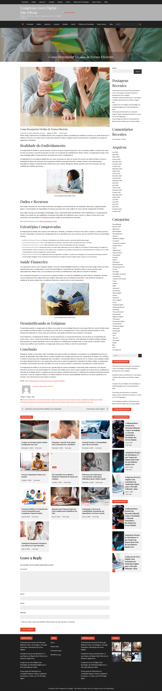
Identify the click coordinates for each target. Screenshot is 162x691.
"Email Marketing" (117, 264)
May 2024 (115, 183)
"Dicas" (114, 248)
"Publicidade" (116, 331)
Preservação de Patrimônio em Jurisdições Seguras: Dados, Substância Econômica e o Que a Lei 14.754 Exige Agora (126, 114)
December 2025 (117, 161)
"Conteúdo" (115, 241)
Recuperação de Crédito (43, 402)
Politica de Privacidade (81, 2)
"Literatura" (115, 297)
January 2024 (116, 187)
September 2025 (117, 168)
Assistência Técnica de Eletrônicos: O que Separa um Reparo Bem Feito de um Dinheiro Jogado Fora (126, 100)
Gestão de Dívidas (75, 399)
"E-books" (115, 257)
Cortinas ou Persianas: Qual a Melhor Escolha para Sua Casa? (34, 443)
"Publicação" (116, 328)
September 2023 (117, 195)
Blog (106, 2)
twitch (68, 2)
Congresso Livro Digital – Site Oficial (70, 688)
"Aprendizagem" (117, 231)
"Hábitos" (115, 283)
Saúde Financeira (71, 402)
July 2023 (115, 199)
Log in (53, 642)
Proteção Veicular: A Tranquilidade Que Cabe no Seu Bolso (94, 443)
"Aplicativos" (116, 229)
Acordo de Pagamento (29, 399)
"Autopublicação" (117, 234)
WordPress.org (56, 655)
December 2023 (117, 190)
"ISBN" (114, 286)
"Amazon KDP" (116, 226)
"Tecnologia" (116, 340)
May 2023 (115, 204)
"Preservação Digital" (118, 321)
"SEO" (114, 335)
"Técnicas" (115, 338)
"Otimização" (116, 319)
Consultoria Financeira (43, 399)
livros (114, 347)
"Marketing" (115, 309)
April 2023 (115, 206)
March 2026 (116, 157)
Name (22, 594)
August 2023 (116, 197)
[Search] (140, 24)
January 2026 (116, 159)
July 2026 (115, 152)
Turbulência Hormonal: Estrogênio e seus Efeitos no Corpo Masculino (34, 544)
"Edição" (114, 260)
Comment (24, 569)
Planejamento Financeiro (27, 402)
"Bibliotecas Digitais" (118, 238)
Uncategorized (116, 350)
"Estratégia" (115, 271)
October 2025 (116, 166)
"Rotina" (114, 333)
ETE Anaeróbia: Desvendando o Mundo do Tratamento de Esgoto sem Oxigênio (65, 477)
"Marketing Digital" (118, 305)
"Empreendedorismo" (118, 267)
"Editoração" (116, 262)
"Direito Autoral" (117, 252)
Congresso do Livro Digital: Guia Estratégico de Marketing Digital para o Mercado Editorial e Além (126, 107)
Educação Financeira (63, 399)
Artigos (29, 397)
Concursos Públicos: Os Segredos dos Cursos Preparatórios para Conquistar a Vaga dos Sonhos (35, 511)
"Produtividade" (117, 323)
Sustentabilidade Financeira (85, 402)
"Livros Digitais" (117, 300)
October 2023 (116, 192)
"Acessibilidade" (117, 224)
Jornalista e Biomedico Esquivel (35, 133)
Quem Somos (96, 2)
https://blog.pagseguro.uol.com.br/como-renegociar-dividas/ (45, 381)
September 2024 (117, 180)
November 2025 (117, 164)
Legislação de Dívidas (96, 399)
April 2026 (115, 154)
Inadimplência (85, 399)
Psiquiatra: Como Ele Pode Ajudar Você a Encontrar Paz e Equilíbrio (63, 443)
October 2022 (116, 211)
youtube (51, 2)
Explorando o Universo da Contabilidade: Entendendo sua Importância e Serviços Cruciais (93, 511)
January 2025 (116, 173)
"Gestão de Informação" (119, 278)
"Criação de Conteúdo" (119, 243)
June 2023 (115, 202)
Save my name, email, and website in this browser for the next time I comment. (48, 622)
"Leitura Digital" (117, 293)
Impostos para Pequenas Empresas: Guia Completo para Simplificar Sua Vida (64, 511)
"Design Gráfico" (117, 245)
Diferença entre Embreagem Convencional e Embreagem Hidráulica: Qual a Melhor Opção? (94, 477)
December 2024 (117, 176)
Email (22, 603)
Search (114, 68)
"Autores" (115, 236)
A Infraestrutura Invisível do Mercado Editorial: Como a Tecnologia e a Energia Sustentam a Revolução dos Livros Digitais (126, 93)
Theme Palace (110, 688)
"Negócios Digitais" (118, 316)
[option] (127, 516)
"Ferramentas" (116, 276)
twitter (34, 2)
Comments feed (56, 651)
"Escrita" (114, 269)
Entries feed (55, 646)
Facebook (25, 2)
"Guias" (114, 281)
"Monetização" (116, 314)
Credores (53, 399)
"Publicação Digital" (118, 326)
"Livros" (114, 302)
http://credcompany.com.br (48, 221)
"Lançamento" (116, 290)
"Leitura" (114, 295)
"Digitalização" (116, 250)
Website (23, 612)
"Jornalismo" (116, 288)
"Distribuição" (116, 255)
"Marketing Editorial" (118, 307)
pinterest (42, 2)
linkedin (60, 2)
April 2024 (115, 185)
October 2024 (116, 178)
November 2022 (117, 209)
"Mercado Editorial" (118, 312)
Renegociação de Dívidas (57, 402)
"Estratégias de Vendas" (119, 274)
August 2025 (116, 171)
